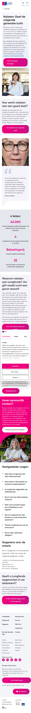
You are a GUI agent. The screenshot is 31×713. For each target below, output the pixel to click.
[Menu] (27, 2)
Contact (17, 632)
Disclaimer (18, 700)
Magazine (5, 624)
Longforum (5, 650)
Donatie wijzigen (6, 702)
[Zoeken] (23, 2)
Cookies (4, 700)
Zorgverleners (6, 647)
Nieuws (4, 640)
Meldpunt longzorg (7, 642)
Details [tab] (16, 336)
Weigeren (15, 377)
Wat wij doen (18, 640)
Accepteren (15, 366)
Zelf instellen (14, 372)
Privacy (17, 702)
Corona (17, 620)
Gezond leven (19, 616)
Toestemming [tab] (6, 336)
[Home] (7, 4)
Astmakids (18, 647)
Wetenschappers (19, 645)
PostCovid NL (6, 653)
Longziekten (6, 616)
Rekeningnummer (7, 704)
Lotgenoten (18, 628)
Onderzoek (5, 620)
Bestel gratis (5, 645)
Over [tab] (25, 336)
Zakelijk (17, 650)
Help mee (18, 624)
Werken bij (18, 642)
